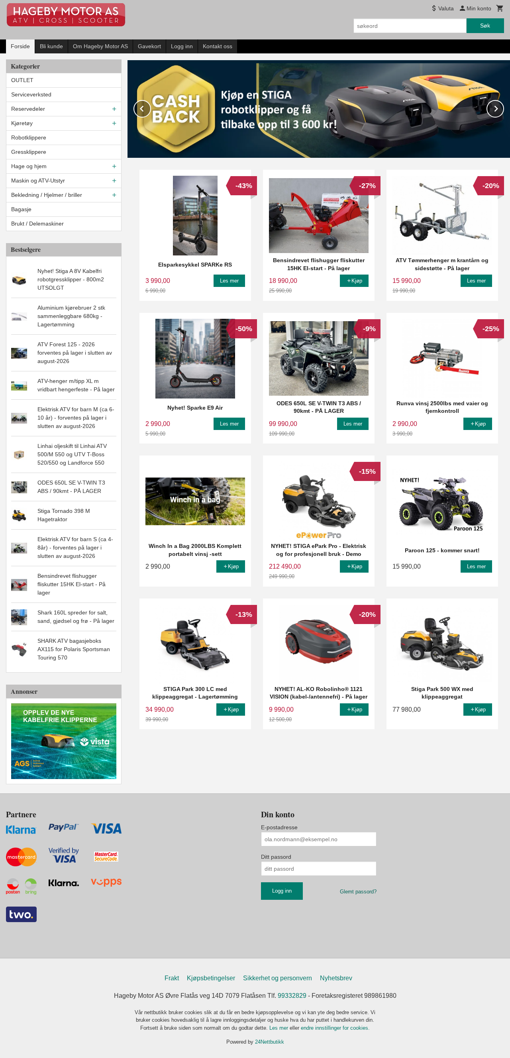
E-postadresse (279, 827)
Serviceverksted (31, 94)
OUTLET (22, 80)
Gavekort (149, 46)
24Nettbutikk (269, 1042)
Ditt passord (276, 857)
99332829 (292, 995)
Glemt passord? (358, 892)
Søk (485, 25)
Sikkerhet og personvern (277, 978)
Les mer (279, 1028)
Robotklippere (28, 137)
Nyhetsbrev (336, 978)
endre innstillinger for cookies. (335, 1028)
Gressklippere (28, 152)
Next (503, 107)
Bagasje (21, 209)
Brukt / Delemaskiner (37, 223)
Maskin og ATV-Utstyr (38, 180)
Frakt (172, 978)
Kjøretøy (22, 123)
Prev (150, 107)
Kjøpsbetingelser (211, 978)
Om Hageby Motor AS (100, 46)
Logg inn (182, 46)
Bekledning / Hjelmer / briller (46, 195)
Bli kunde (51, 46)
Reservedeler (28, 109)
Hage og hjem (29, 166)
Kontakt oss (217, 46)
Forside (20, 46)
